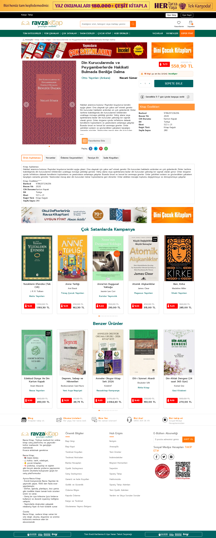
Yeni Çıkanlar (51, 33)
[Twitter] (164, 457)
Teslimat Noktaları (74, 457)
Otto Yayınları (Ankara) (96, 78)
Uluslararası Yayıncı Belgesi (78, 506)
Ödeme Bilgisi (72, 490)
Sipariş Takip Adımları (119, 484)
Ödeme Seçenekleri (72, 157)
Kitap (37, 40)
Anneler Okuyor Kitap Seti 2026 (108, 380)
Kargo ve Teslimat (74, 501)
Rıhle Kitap (143, 387)
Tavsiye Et (93, 157)
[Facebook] (156, 457)
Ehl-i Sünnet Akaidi (144, 378)
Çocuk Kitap (104, 33)
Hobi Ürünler (121, 33)
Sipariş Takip (115, 473)
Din (42, 40)
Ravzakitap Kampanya (108, 390)
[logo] (41, 24)
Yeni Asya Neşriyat (72, 390)
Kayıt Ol (188, 439)
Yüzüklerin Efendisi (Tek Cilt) (37, 286)
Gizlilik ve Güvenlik (74, 484)
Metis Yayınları (37, 296)
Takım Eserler (87, 33)
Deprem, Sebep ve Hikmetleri (72, 380)
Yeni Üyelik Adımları (118, 490)
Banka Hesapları (73, 462)
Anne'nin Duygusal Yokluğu (108, 286)
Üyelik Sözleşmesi (74, 468)
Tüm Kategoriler (32, 33)
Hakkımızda (115, 479)
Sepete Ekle (174, 83)
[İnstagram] (171, 457)
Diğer (48, 40)
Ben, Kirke (179, 284)
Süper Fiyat (187, 33)
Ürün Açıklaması (32, 157)
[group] (49, 102)
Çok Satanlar (69, 33)
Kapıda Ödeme (72, 495)
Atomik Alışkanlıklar (143, 284)
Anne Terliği (72, 284)
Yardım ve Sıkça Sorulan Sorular (124, 495)
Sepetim (113, 468)
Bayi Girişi (70, 441)
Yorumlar (51, 157)
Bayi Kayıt (70, 446)
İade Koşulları (111, 157)
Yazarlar (157, 33)
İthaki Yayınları (179, 293)
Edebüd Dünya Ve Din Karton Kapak (37, 380)
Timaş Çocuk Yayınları (72, 293)
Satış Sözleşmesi (73, 473)
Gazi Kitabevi (179, 390)
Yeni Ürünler (115, 452)
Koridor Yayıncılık (108, 296)
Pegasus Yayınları (143, 293)
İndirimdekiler (116, 457)
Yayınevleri (172, 33)
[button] (49, 146)
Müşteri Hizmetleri (118, 462)
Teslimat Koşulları (73, 452)
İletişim (112, 441)
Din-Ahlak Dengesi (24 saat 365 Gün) (179, 380)
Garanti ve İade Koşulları (77, 479)
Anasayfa (29, 40)
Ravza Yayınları (37, 390)
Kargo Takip (27, 14)
